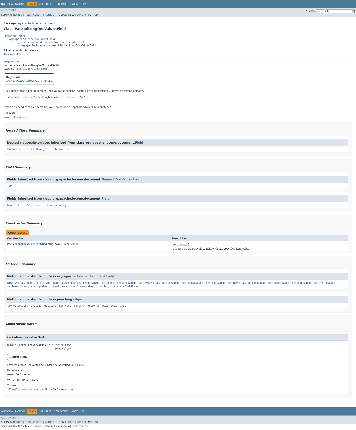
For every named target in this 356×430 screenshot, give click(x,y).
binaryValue (15, 282)
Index (74, 4)
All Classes (8, 10)
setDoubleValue (192, 282)
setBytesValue (126, 282)
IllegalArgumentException (25, 389)
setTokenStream (17, 286)
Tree (49, 4)
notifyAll (92, 305)
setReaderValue (278, 282)
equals (22, 305)
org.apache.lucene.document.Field (32, 39)
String (48, 244)
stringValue (39, 286)
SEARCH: (311, 11)
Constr (37, 15)
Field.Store (35, 149)
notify (78, 305)
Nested (17, 15)
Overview (7, 4)
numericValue (71, 282)
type (67, 205)
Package (20, 4)
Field (27, 15)
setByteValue (170, 282)
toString (102, 286)
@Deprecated (12, 61)
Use (41, 4)
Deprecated (61, 4)
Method (49, 15)
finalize (35, 305)
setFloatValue (215, 282)
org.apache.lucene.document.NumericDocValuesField (50, 42)
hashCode (65, 305)
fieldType (43, 282)
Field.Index (15, 149)
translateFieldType (124, 286)
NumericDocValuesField (31, 68)
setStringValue (324, 282)
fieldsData (25, 205)
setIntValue (236, 282)
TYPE (10, 185)
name (38, 205)
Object (78, 299)
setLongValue (256, 282)
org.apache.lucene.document (36, 23)
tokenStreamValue (81, 286)
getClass (50, 305)
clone (11, 305)
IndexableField (14, 54)
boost (11, 205)
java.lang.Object (14, 35)
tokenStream (52, 205)
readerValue (91, 282)
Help (83, 4)
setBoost (108, 282)
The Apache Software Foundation (48, 426)
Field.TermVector (58, 149)
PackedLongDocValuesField (25, 244)
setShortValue (301, 282)
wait (105, 305)
